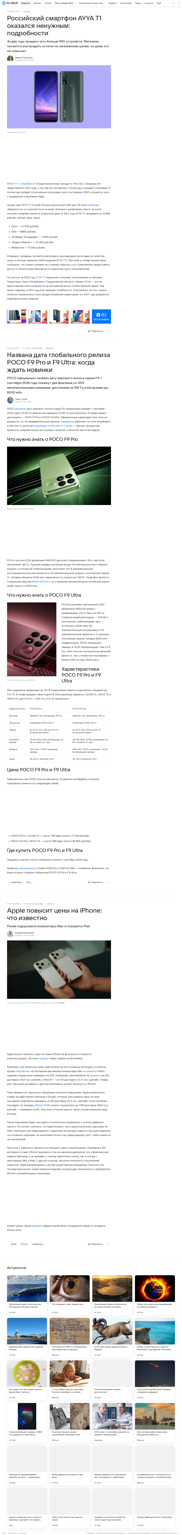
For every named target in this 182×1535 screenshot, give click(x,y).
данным (15, 277)
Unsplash (60, 1003)
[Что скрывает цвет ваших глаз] (70, 1295)
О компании (12, 1533)
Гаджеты (27, 11)
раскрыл (37, 1225)
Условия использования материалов (111, 1533)
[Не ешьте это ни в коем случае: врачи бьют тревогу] (27, 1380)
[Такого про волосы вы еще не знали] (70, 1508)
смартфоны (67, 421)
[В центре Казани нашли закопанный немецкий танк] (70, 1423)
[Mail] (4, 3)
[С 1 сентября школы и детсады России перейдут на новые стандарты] (70, 1380)
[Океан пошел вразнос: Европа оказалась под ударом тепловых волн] (155, 1338)
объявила (20, 408)
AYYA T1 (40, 277)
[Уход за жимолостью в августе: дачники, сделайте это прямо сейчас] (27, 1508)
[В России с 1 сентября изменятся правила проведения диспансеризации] (112, 1423)
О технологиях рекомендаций (139, 1533)
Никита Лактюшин (24, 58)
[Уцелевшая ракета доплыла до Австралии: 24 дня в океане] (27, 1295)
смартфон (26, 183)
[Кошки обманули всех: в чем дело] (155, 1508)
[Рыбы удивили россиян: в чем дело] (70, 1465)
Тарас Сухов (21, 399)
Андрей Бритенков (24, 933)
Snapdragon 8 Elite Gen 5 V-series (53, 425)
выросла (95, 1075)
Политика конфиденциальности (165, 1533)
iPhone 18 (40, 1105)
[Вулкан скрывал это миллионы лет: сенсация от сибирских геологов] (112, 1465)
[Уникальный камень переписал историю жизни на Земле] (112, 1295)
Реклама (22, 1533)
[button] (16, 316)
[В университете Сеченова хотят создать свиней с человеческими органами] (155, 1465)
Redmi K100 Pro (41, 581)
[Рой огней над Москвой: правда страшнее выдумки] (155, 1380)
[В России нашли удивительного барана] (112, 1338)
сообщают (94, 205)
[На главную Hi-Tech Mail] (12, 3)
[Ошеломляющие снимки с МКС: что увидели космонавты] (27, 1423)
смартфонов (22, 1071)
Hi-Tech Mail (37, 348)
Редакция (91, 1533)
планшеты (91, 1071)
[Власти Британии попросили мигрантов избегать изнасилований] (155, 1423)
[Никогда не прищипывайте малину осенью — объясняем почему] (27, 1465)
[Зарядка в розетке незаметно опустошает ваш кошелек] (112, 1508)
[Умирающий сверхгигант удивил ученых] (27, 1338)
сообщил (44, 1058)
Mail (4, 1533)
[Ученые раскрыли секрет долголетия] (112, 1380)
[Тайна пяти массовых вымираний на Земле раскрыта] (155, 1295)
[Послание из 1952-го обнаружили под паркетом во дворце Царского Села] (70, 1338)
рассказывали (27, 868)
